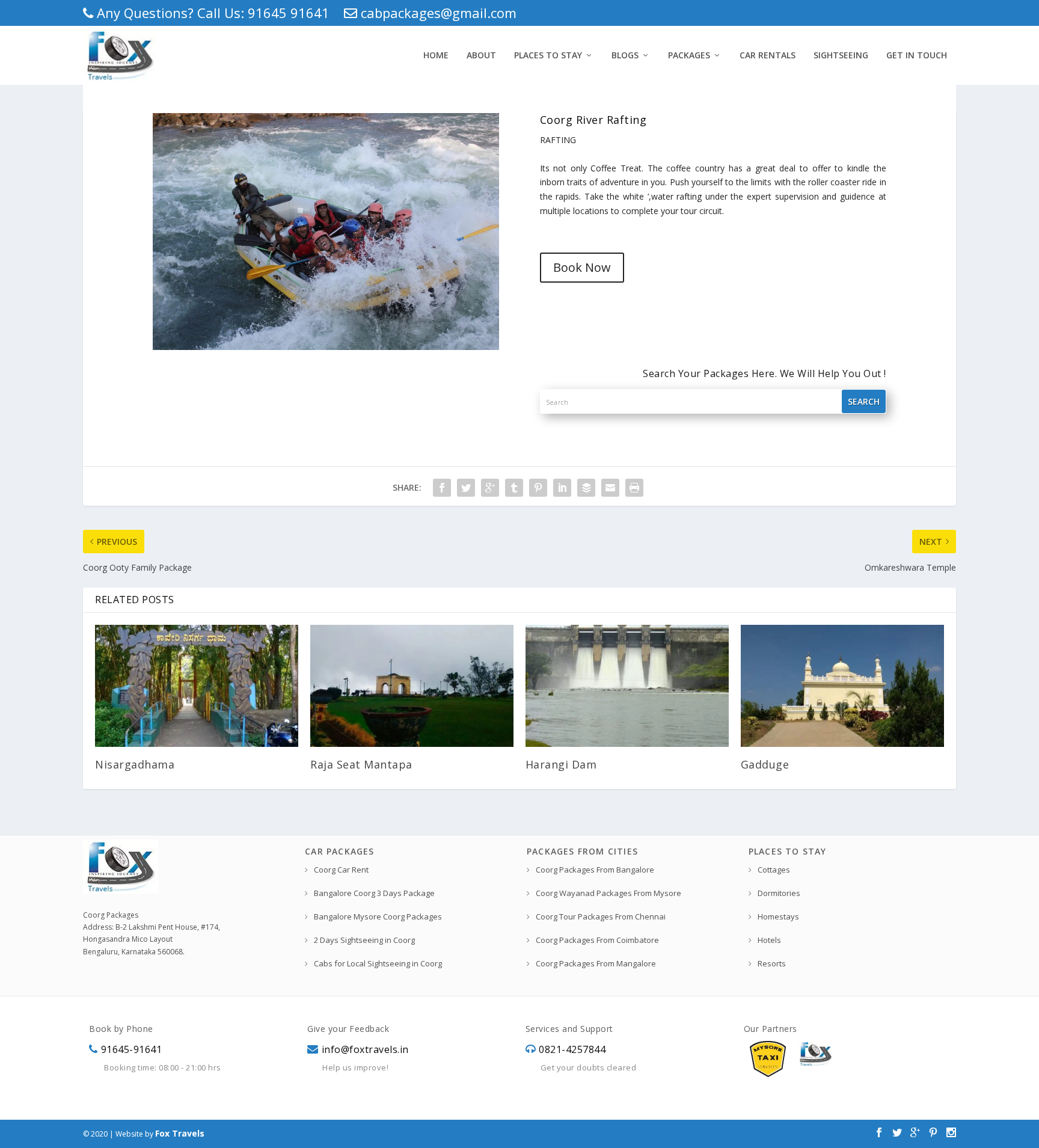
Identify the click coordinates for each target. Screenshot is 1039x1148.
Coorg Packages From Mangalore (596, 963)
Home (436, 55)
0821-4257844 (572, 1049)
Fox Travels (179, 1133)
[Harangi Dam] (627, 686)
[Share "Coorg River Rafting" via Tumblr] (514, 488)
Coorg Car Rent (341, 869)
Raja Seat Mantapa (361, 764)
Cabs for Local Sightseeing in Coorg (378, 963)
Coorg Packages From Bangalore (595, 869)
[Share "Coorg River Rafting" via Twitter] (466, 488)
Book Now (582, 267)
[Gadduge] (842, 686)
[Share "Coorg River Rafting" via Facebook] (442, 488)
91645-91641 (131, 1049)
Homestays (778, 916)
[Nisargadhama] (196, 686)
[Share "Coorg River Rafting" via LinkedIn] (562, 488)
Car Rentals (767, 55)
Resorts (772, 963)
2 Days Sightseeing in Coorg (364, 940)
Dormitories (779, 893)
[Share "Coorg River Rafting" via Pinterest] (538, 488)
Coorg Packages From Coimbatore (597, 940)
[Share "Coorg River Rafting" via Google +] (490, 488)
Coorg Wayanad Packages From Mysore (608, 893)
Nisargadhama (134, 764)
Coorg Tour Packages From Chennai (601, 916)
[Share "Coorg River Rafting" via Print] (634, 488)
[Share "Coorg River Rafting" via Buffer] (586, 488)
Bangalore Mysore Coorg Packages (378, 916)
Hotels (769, 940)
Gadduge (765, 764)
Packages (689, 55)
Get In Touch (916, 55)
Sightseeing (841, 55)
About (481, 55)
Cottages (774, 869)
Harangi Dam (561, 764)
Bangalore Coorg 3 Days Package (374, 893)
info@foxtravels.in (365, 1049)
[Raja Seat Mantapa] (411, 686)
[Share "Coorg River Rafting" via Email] (610, 488)
